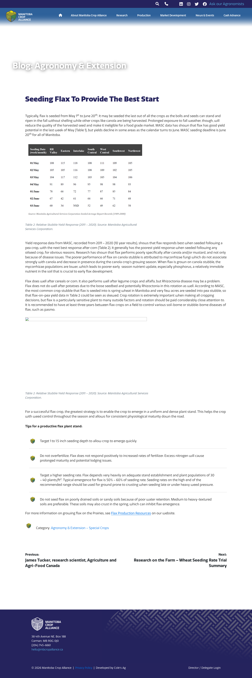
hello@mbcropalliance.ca (47, 649)
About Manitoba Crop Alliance (89, 15)
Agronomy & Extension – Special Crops (80, 528)
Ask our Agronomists (226, 4)
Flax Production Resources (131, 513)
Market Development (173, 15)
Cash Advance (232, 15)
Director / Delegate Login (204, 668)
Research (122, 15)
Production (144, 15)
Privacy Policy (83, 668)
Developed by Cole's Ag (111, 668)
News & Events (205, 15)
